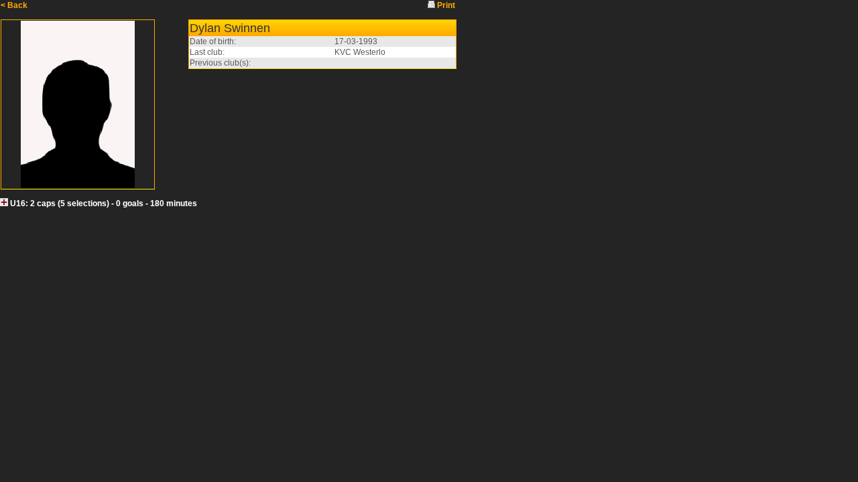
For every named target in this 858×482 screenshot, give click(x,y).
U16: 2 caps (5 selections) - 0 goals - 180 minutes (103, 203)
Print (446, 5)
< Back (14, 5)
